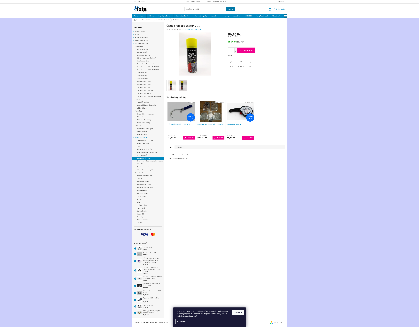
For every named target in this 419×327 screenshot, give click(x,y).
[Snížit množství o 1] (236, 51)
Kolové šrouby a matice (145, 187)
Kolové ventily (142, 190)
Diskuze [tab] (179, 147)
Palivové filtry (142, 205)
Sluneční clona (142, 164)
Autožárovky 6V (142, 79)
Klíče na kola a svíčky (144, 120)
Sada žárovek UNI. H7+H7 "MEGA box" (149, 70)
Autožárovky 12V (142, 73)
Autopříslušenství (141, 137)
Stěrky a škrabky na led (145, 140)
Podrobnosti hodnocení (193, 29)
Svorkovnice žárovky (144, 61)
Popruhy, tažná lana (141, 37)
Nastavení (181, 322)
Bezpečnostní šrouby (144, 185)
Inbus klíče (140, 117)
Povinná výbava (140, 32)
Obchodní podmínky (193, 2)
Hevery (137, 99)
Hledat (230, 9)
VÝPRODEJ (138, 126)
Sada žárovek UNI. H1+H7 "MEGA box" (149, 96)
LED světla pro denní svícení (146, 58)
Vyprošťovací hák (143, 102)
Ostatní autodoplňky (142, 43)
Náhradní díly (139, 173)
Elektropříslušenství (141, 40)
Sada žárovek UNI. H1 (144, 85)
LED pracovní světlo (143, 55)
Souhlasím (238, 313)
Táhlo (139, 146)
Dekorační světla (142, 52)
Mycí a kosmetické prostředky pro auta (150, 161)
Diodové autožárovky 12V (145, 64)
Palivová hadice (142, 211)
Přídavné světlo (142, 49)
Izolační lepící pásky (143, 143)
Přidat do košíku (247, 50)
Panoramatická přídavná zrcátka (147, 152)
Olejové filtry (142, 208)
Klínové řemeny (142, 134)
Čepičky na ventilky (143, 182)
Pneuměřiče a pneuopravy (146, 114)
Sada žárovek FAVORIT (144, 93)
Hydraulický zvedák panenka (146, 105)
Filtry (139, 202)
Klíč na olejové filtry (143, 123)
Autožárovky (139, 46)
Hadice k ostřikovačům (144, 176)
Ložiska (139, 199)
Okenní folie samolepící (145, 129)
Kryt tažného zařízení (144, 167)
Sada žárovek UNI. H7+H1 (145, 90)
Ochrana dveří (142, 155)
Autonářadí (138, 111)
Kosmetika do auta (143, 158)
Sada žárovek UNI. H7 (144, 87)
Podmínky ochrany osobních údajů (216, 2)
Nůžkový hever (142, 108)
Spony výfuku (141, 196)
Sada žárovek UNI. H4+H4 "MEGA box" (149, 67)
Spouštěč (140, 214)
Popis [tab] (170, 147)
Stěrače (137, 34)
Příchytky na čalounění (144, 149)
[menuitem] (139, 16)
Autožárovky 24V (142, 76)
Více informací (191, 316)
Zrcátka (139, 223)
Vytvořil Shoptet (279, 322)
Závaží (139, 179)
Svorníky (140, 217)
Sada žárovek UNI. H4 (144, 82)
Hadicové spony (142, 193)
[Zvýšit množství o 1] (236, 49)
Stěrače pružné (142, 132)
